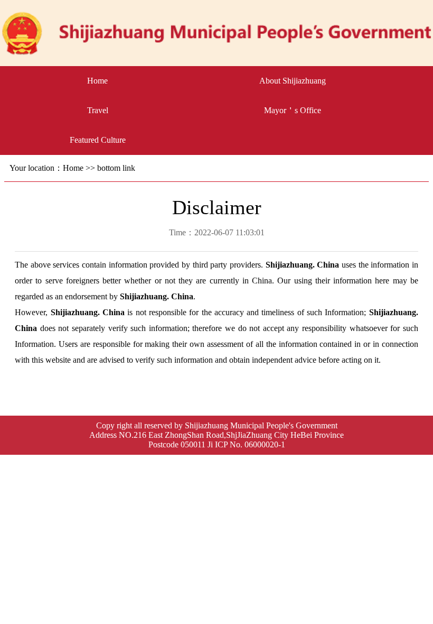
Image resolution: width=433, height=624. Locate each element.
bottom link (116, 167)
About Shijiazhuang (292, 80)
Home (97, 80)
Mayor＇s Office (292, 110)
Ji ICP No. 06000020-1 (246, 444)
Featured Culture (98, 139)
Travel (97, 110)
